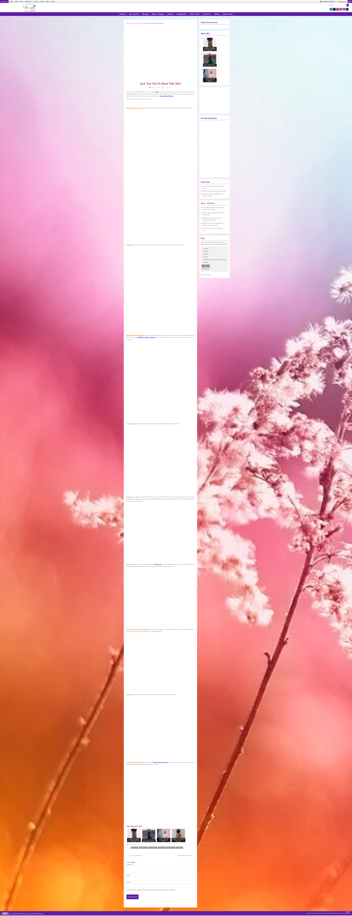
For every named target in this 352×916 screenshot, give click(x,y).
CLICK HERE (197, 50)
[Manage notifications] (347, 912)
